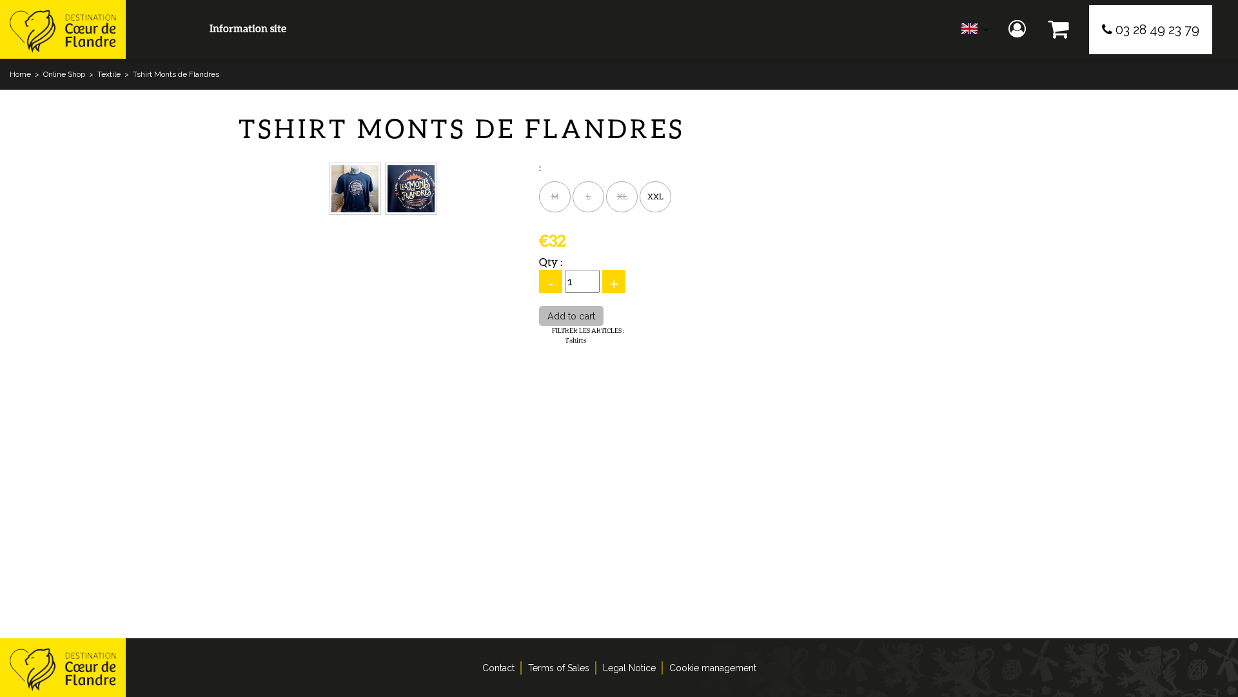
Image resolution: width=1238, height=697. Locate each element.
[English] (975, 31)
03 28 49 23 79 (1157, 29)
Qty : (550, 261)
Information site (248, 28)
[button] (1059, 29)
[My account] (1018, 29)
